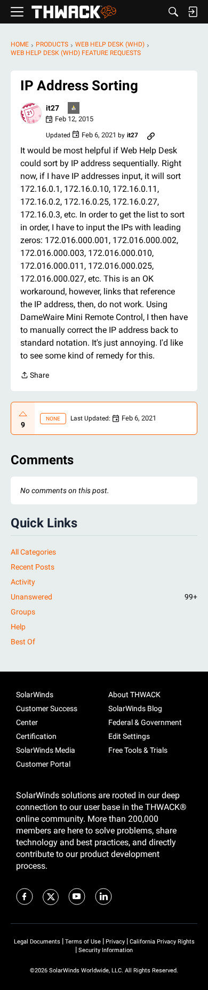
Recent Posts (32, 567)
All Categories (33, 552)
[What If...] (74, 109)
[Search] (173, 12)
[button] (31, 113)
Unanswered (104, 597)
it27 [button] (52, 108)
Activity (23, 582)
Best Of (23, 641)
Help (18, 626)
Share (34, 376)
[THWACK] (74, 12)
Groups (23, 611)
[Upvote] (23, 414)
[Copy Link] (151, 135)
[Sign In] (192, 12)
